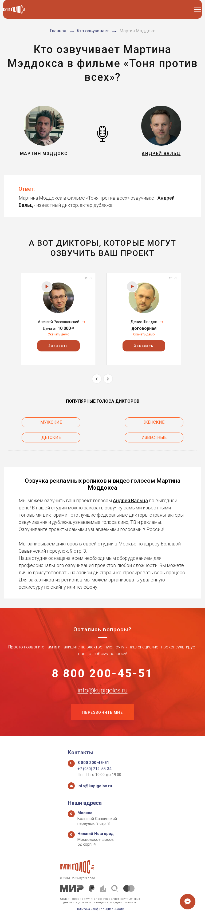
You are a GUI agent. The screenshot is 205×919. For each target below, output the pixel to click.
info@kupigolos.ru (103, 690)
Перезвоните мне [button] (102, 712)
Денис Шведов (144, 322)
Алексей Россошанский (58, 322)
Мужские (51, 422)
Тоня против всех (107, 198)
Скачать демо (58, 334)
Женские (154, 422)
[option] (58, 319)
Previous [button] (97, 379)
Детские (51, 437)
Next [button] (108, 379)
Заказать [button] (58, 346)
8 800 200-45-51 (102, 673)
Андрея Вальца (130, 500)
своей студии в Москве (109, 543)
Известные (154, 437)
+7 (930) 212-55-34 (94, 768)
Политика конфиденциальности (100, 909)
